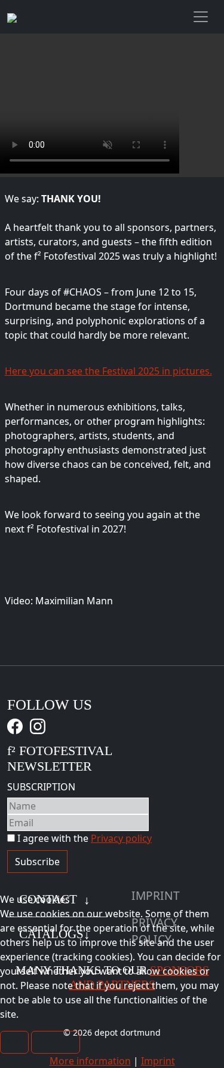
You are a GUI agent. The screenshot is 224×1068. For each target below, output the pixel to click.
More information (90, 1060)
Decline (55, 1042)
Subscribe (37, 861)
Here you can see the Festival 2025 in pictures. (108, 371)
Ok (14, 1042)
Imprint (158, 1060)
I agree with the (83, 838)
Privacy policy (121, 838)
